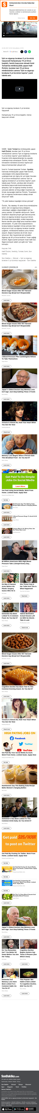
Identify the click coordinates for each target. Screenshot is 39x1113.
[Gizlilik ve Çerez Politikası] (29, 1102)
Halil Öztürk (6, 151)
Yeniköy (30, 169)
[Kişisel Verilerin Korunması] (18, 1103)
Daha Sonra (21, 18)
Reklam (10, 1081)
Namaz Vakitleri (6, 1089)
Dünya (21, 1084)
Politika (24, 1087)
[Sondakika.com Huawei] (30, 1109)
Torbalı (15, 149)
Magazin (10, 1087)
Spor (2, 1087)
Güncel (13, 1084)
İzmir (10, 149)
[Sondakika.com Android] (18, 1109)
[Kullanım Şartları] (5, 1102)
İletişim (14, 1081)
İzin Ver (32, 18)
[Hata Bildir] (9, 1105)
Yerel (17, 1087)
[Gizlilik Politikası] (16, 1102)
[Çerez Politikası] (5, 1103)
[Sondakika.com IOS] (7, 1109)
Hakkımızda (4, 1081)
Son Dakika (4, 1084)
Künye (18, 1081)
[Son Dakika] (19, 1076)
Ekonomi (28, 1084)
